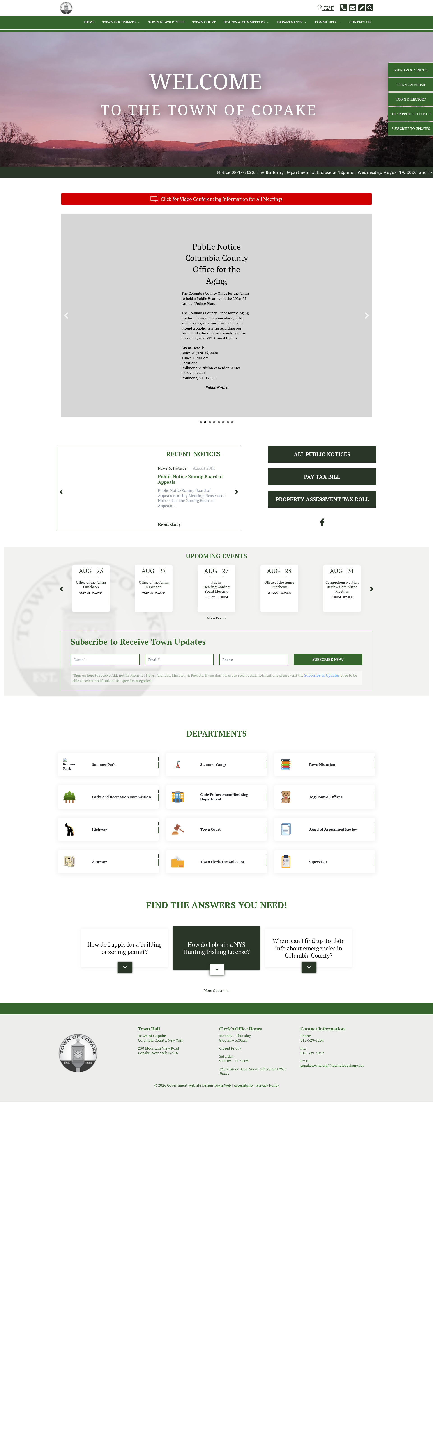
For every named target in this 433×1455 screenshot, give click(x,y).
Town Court (204, 22)
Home (89, 22)
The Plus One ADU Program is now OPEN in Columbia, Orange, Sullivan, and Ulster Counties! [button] (232, 383)
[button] (66, 296)
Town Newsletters (166, 22)
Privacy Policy (267, 1046)
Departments (289, 22)
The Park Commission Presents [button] (219, 383)
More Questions (216, 951)
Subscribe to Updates (322, 636)
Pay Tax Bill (322, 438)
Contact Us (360, 22)
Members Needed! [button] (210, 383)
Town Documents (119, 22)
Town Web (222, 1046)
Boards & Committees (244, 22)
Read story (169, 485)
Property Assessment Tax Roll (322, 460)
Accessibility (244, 1046)
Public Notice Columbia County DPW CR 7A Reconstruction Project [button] (205, 383)
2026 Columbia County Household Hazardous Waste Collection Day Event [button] (214, 383)
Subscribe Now (328, 620)
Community (326, 22)
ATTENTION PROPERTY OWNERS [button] (228, 383)
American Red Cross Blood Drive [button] (223, 383)
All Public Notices (322, 415)
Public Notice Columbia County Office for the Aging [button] (201, 383)
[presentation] (61, 453)
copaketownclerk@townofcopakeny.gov (332, 1026)
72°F (328, 8)
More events (217, 579)
